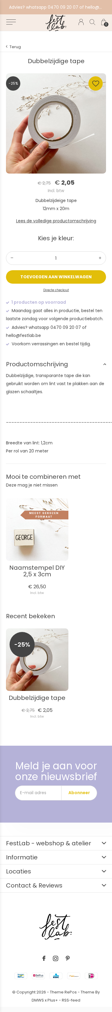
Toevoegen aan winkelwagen (56, 277)
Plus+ (52, 1000)
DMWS (38, 1000)
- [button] (12, 258)
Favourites (95, 83)
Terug (15, 47)
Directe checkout (56, 290)
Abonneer (79, 793)
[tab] (56, 364)
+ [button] (100, 258)
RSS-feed (71, 1000)
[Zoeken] (92, 22)
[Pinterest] (68, 958)
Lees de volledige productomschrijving (56, 221)
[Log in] (81, 22)
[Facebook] (43, 958)
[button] (11, 22)
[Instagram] (55, 958)
